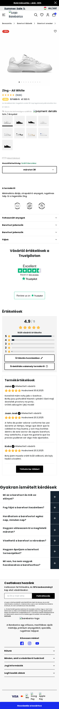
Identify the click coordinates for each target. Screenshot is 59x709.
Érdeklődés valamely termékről (27, 366)
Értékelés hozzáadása (27, 358)
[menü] (4, 15)
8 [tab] (35, 82)
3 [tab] (23, 82)
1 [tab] (19, 82)
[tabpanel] (29, 57)
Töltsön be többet (30, 469)
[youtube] (37, 643)
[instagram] (29, 643)
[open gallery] (29, 57)
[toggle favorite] (55, 31)
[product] (7, 121)
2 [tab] (21, 82)
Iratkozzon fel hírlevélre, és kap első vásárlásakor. (28, 588)
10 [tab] (39, 82)
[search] (36, 15)
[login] (48, 15)
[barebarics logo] (19, 15)
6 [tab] (30, 82)
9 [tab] (37, 82)
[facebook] (22, 643)
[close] (55, 3)
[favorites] (42, 15)
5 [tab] (28, 82)
